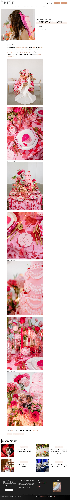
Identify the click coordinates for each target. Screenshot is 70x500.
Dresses (44, 19)
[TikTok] (51, 3)
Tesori (34, 47)
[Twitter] (40, 29)
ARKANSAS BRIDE (36, 430)
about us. (24, 489)
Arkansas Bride (24, 462)
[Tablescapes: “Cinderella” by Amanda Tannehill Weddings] (42, 465)
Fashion (39, 19)
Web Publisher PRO (43, 496)
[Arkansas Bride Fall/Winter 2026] (57, 487)
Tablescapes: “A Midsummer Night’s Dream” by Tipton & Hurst (59, 451)
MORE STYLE (13, 430)
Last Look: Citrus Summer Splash (24, 465)
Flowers (49, 19)
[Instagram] (47, 3)
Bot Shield (53, 496)
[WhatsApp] (45, 29)
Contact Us (39, 486)
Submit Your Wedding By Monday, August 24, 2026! (24, 450)
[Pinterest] (49, 3)
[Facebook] (45, 3)
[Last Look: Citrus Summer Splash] (7, 465)
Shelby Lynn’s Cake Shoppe (33, 49)
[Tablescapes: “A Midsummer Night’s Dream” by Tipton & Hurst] (42, 450)
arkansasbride (41, 25)
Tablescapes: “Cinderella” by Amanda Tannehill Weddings (59, 465)
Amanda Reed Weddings (20, 47)
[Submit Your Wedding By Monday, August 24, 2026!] (7, 450)
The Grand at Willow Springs (26, 52)
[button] (68, 3)
